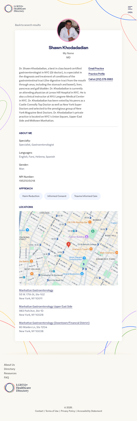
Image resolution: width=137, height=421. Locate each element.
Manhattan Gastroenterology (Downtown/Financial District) (54, 323)
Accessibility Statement (89, 410)
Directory (9, 369)
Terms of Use (52, 410)
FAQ (6, 377)
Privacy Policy (68, 410)
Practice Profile (97, 73)
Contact (39, 410)
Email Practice (96, 68)
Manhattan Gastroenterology (36, 290)
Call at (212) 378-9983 (101, 79)
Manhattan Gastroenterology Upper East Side (45, 306)
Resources (10, 373)
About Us (9, 365)
